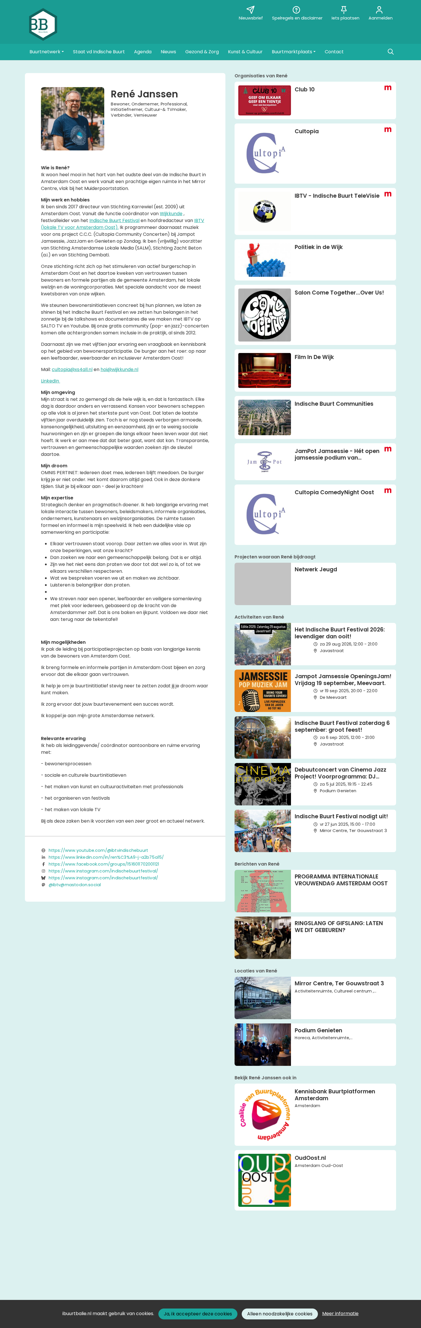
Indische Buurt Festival (114, 220)
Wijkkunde (171, 213)
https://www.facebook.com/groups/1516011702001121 (104, 864)
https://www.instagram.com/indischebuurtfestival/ (103, 871)
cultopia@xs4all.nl (72, 369)
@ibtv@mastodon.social (75, 885)
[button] (46, 52)
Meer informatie (340, 1313)
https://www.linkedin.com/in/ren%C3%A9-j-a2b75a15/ (106, 857)
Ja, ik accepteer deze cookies (198, 1314)
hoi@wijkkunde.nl (119, 369)
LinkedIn (50, 381)
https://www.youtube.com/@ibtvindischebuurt (98, 850)
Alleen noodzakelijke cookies (280, 1314)
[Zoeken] (390, 51)
